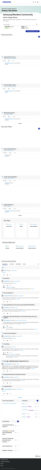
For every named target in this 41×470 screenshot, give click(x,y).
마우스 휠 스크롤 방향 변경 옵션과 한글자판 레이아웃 (15, 361)
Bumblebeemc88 (8, 287)
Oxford (6, 327)
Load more (20, 397)
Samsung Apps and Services (21, 320)
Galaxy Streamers (10, 114)
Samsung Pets (20, 295)
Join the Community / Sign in (32, 31)
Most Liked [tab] (12, 264)
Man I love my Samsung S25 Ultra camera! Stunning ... (7, 440)
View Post (4, 272)
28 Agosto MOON (7, 386)
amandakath (6, 377)
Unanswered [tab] (18, 264)
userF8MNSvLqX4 (7, 336)
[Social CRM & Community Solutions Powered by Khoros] (37, 455)
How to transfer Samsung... (10, 149)
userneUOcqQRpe (7, 364)
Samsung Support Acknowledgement (9, 403)
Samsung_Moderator (11, 354)
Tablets (18, 364)
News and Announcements (11, 58)
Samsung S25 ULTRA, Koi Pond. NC (8, 425)
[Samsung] (7, 1)
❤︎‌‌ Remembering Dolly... (9, 112)
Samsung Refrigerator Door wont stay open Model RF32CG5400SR (18, 304)
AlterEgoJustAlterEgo (8, 295)
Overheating (6, 344)
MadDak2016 (6, 307)
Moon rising (6, 278)
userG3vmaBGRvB (7, 389)
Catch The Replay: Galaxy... (10, 85)
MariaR (6, 155)
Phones (21, 226)
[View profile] (2, 270)
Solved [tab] (24, 264)
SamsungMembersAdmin (9, 63)
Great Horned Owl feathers (9, 333)
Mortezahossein (7, 320)
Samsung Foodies (19, 248)
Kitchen (16, 307)
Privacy (2, 463)
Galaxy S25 (17, 377)
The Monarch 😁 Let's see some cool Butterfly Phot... (8, 432)
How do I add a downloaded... (10, 176)
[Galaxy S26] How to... (9, 204)
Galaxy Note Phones (10, 150)
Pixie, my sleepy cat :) (8, 293)
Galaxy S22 (14, 346)
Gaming (7, 248)
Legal (2, 465)
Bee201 (5, 270)
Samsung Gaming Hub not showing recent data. (14, 374)
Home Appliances (33, 226)
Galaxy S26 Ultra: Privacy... (10, 57)
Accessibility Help (4, 459)
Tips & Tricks (8, 226)
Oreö (5, 346)
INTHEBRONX (6, 281)
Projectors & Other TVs (11, 178)
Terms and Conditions (5, 461)
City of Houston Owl (7, 446)
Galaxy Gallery (14, 270)
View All (19, 123)
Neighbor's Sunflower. (7, 450)
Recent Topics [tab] (4, 264)
